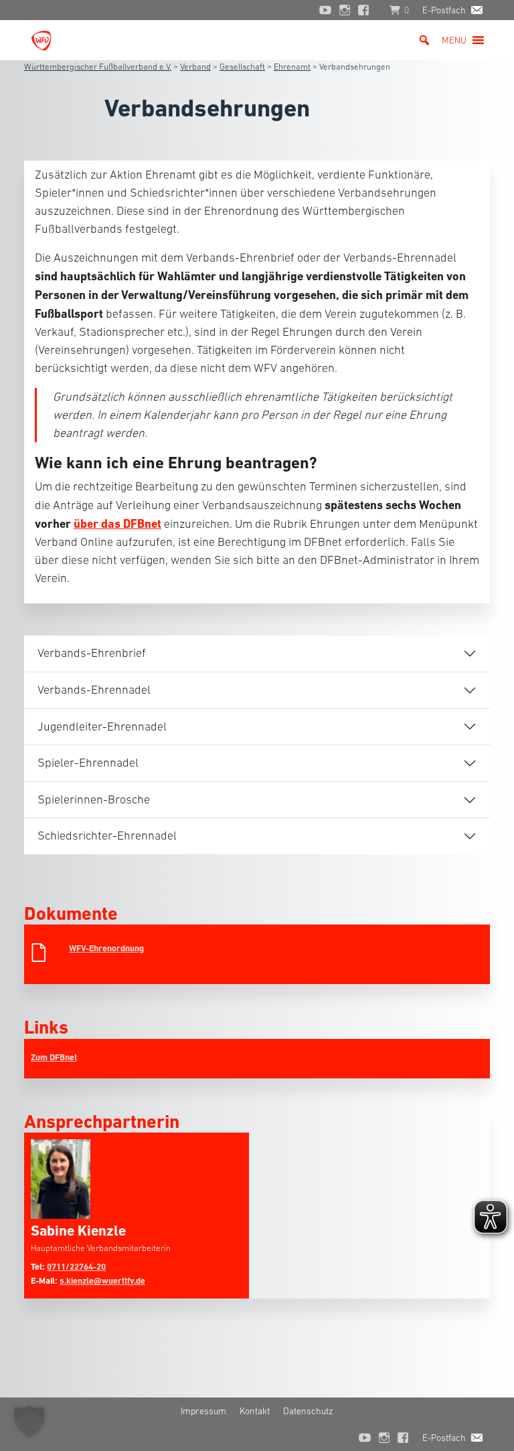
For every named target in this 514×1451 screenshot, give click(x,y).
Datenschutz (308, 1411)
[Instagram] (344, 10)
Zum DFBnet (54, 1057)
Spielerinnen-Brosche (93, 799)
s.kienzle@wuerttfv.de (102, 1281)
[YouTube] (325, 10)
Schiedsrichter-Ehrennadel (107, 835)
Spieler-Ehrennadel (88, 762)
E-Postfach (444, 10)
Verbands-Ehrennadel (94, 689)
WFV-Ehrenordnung (106, 948)
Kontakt (255, 1411)
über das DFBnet (117, 523)
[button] (454, 40)
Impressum (203, 1411)
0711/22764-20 (76, 1267)
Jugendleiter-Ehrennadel (102, 726)
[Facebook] (367, 10)
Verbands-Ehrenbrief (91, 653)
